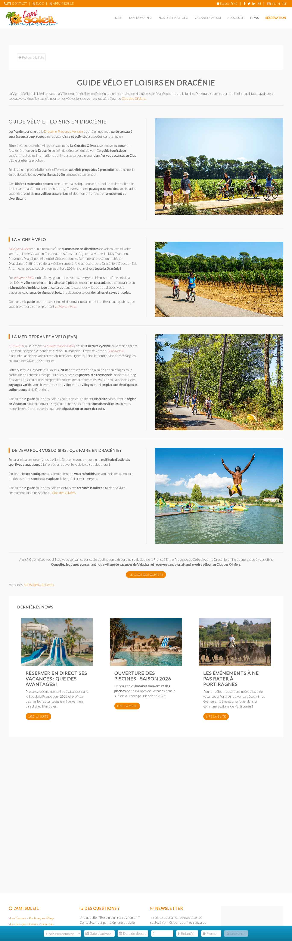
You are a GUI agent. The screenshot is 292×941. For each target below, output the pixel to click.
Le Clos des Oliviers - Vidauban (32, 924)
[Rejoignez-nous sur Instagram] (259, 3)
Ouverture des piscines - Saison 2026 (142, 675)
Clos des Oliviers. (134, 98)
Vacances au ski (208, 17)
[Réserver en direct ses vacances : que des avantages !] (57, 642)
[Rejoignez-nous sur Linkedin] (253, 3)
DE (285, 4)
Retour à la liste (32, 57)
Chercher (237, 933)
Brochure (235, 17)
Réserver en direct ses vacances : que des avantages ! (56, 678)
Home (118, 17)
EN (274, 4)
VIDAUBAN (32, 585)
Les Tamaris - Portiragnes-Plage (32, 918)
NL (280, 4)
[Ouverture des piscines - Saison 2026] (146, 642)
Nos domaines (140, 17)
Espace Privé (228, 3)
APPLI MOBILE (63, 3)
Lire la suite (38, 716)
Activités (47, 585)
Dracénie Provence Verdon (63, 131)
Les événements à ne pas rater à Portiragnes (231, 678)
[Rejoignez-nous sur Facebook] (245, 3)
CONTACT (19, 3)
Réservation (275, 17)
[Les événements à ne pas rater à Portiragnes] (235, 642)
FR (269, 4)
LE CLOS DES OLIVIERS (146, 574)
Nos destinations (173, 17)
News (254, 17)
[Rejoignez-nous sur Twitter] (249, 3)
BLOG (40, 3)
